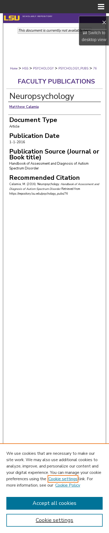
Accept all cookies (54, 503)
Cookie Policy (67, 485)
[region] (54, 488)
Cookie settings (63, 479)
